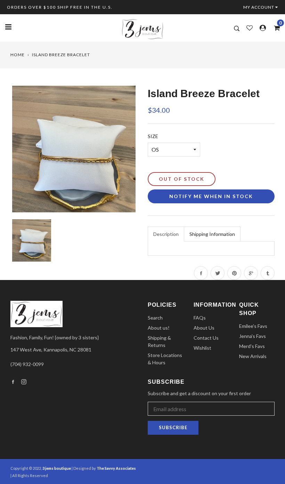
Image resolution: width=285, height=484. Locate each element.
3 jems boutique (56, 468)
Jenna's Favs (252, 336)
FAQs (200, 318)
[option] (73, 149)
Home (17, 54)
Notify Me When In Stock (211, 196)
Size (153, 136)
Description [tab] (166, 234)
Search (155, 318)
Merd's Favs (252, 346)
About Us (204, 328)
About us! (159, 328)
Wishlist (202, 348)
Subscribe (173, 427)
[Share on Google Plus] (251, 273)
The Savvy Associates (116, 468)
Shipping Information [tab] (212, 234)
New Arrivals (253, 356)
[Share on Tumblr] (268, 273)
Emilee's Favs (253, 326)
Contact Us (206, 338)
